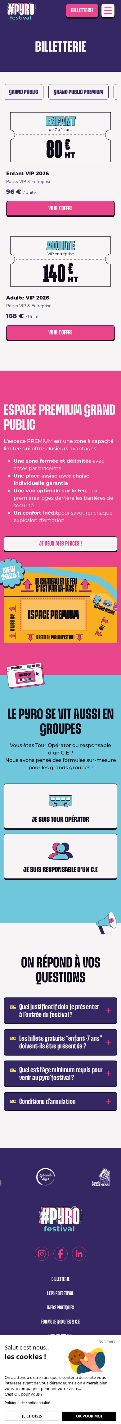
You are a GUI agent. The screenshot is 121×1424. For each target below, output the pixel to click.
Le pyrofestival (60, 1293)
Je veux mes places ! (60, 543)
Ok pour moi (89, 1416)
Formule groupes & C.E (60, 1322)
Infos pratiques (60, 1308)
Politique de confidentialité (27, 1402)
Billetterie (82, 10)
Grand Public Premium (78, 92)
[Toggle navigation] (108, 10)
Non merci (107, 1341)
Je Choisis (32, 1416)
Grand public (23, 92)
